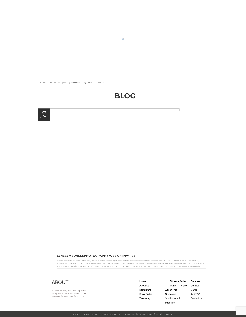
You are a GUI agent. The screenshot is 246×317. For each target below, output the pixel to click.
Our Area (195, 281)
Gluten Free (171, 290)
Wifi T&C (195, 294)
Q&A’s (194, 290)
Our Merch (170, 294)
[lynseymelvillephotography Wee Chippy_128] (124, 176)
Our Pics (195, 285)
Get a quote (148, 314)
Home (42, 82)
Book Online (145, 294)
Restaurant (145, 290)
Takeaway (144, 298)
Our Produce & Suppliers (57, 82)
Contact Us (196, 298)
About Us (144, 285)
